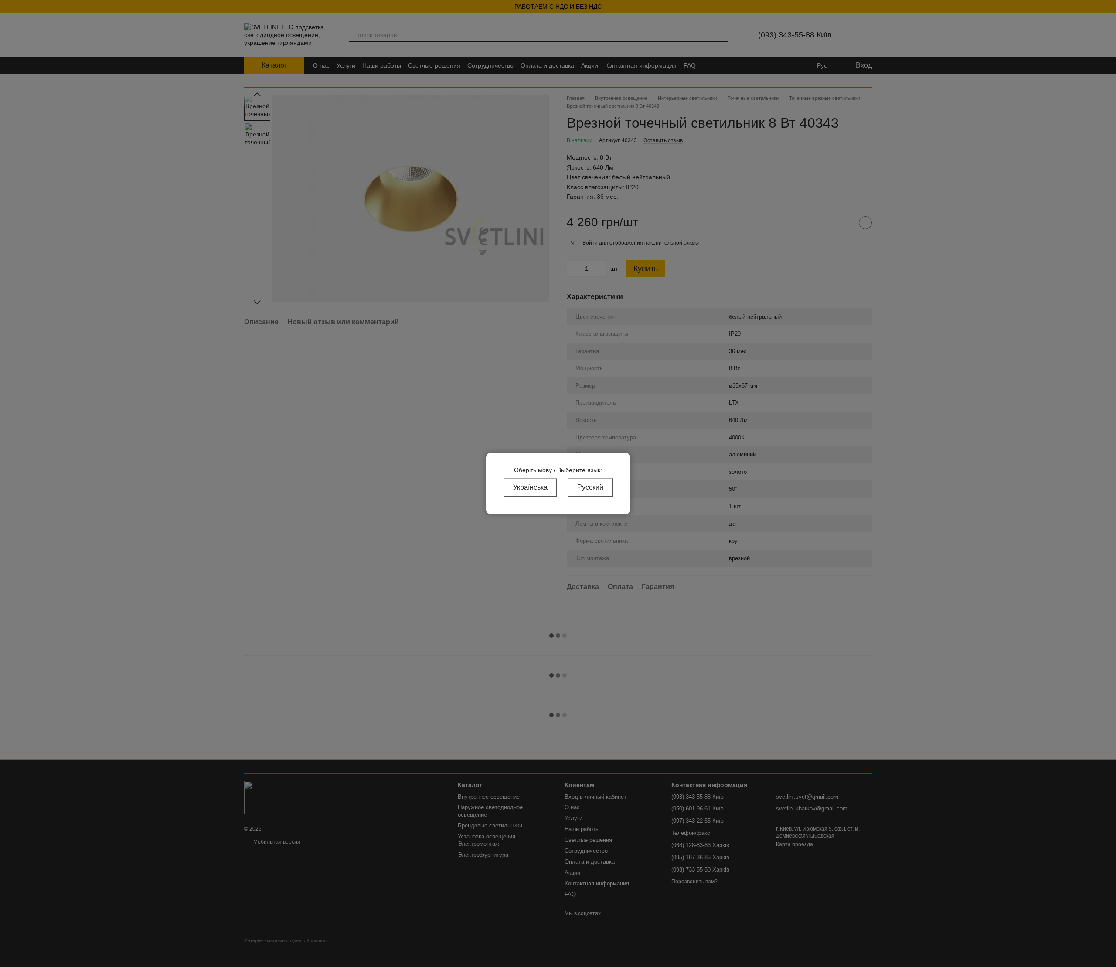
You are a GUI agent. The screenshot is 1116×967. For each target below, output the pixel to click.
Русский (590, 487)
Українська (530, 487)
